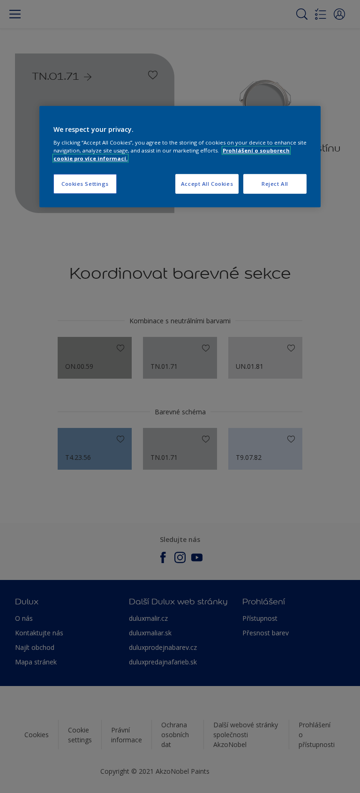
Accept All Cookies (207, 183)
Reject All (275, 183)
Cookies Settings (85, 183)
